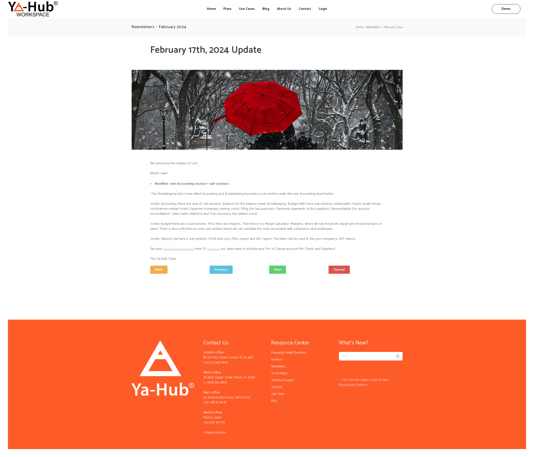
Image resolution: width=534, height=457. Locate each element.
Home (359, 27)
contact (213, 248)
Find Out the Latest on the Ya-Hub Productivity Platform (363, 382)
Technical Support (282, 380)
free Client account (178, 248)
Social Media (279, 373)
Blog (274, 400)
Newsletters (278, 366)
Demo (506, 9)
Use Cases (277, 394)
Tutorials (276, 387)
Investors (276, 359)
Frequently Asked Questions (288, 352)
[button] (159, 270)
